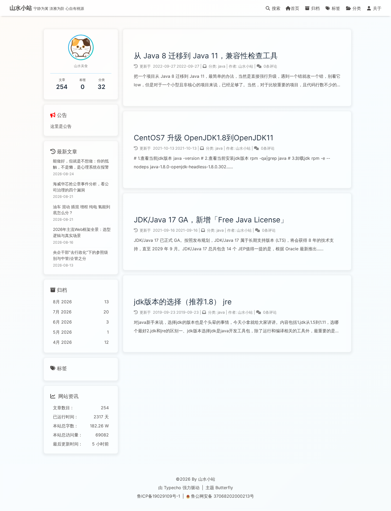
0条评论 (270, 66)
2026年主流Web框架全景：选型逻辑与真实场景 (82, 232)
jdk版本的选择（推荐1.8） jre (183, 301)
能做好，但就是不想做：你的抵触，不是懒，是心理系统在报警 (81, 164)
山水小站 (246, 66)
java (221, 66)
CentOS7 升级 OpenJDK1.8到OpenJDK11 (203, 137)
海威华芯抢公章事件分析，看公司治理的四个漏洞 (81, 187)
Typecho (172, 487)
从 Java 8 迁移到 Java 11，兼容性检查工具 (206, 55)
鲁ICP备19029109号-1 (158, 496)
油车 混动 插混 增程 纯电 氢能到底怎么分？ (81, 209)
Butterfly (224, 487)
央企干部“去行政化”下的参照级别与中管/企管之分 (80, 255)
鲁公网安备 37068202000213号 (222, 496)
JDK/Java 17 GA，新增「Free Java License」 (211, 219)
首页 (295, 8)
